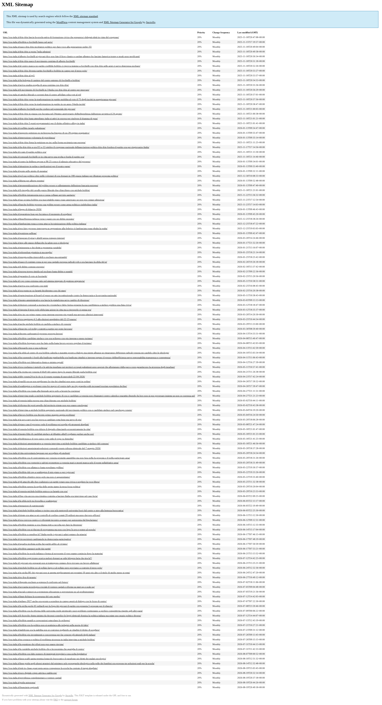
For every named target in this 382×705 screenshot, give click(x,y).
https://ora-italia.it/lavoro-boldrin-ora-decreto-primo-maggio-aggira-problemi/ (39, 415)
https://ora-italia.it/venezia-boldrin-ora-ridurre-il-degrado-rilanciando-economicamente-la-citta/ (47, 429)
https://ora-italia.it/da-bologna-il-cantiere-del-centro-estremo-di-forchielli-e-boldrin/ (41, 80)
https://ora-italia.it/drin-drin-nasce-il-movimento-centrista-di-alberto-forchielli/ (39, 61)
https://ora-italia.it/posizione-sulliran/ (20, 233)
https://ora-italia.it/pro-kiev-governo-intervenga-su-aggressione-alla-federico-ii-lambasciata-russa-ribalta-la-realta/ (55, 228)
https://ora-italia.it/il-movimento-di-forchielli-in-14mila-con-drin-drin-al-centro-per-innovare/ (46, 90)
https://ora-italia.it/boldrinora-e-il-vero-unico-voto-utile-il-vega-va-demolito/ (38, 439)
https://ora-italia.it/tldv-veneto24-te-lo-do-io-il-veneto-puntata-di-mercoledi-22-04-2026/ (44, 376)
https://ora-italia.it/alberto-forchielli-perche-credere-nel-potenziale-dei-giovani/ (39, 109)
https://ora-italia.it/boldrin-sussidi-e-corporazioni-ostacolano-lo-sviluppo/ (36, 620)
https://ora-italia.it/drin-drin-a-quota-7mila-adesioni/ (27, 51)
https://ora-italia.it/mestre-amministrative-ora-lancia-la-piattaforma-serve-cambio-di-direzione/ (46, 300)
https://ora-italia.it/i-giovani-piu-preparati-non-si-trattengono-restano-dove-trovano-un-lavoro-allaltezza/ (51, 563)
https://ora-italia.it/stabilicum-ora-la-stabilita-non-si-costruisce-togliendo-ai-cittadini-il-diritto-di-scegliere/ (51, 630)
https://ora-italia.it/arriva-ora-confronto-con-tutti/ (25, 286)
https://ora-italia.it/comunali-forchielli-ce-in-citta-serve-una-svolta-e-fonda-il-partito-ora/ (43, 157)
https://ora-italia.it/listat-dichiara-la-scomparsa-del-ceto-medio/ (31, 596)
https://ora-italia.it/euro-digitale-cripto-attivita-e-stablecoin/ (30, 673)
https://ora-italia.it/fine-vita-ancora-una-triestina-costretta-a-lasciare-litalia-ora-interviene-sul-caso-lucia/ (50, 496)
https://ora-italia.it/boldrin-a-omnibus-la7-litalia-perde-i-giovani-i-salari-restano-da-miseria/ (45, 534)
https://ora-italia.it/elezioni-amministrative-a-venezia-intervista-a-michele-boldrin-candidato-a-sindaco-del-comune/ (56, 443)
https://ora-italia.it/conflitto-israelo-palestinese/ (24, 128)
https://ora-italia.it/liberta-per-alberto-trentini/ (23, 180)
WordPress (61, 22)
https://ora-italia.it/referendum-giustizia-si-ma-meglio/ (27, 252)
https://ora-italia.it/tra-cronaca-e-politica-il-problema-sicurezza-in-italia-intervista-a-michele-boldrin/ (49, 639)
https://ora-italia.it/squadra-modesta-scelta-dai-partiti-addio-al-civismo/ (35, 544)
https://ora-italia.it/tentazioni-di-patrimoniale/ (23, 505)
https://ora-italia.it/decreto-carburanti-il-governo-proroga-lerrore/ (33, 333)
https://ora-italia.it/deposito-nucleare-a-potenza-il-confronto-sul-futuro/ (35, 582)
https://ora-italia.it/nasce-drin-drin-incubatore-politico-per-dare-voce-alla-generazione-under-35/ (47, 47)
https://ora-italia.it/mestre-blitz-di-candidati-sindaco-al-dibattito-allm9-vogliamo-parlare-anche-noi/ (48, 434)
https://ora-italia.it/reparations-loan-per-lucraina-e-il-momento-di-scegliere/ (37, 214)
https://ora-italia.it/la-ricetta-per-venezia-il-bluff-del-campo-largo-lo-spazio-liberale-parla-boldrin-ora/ (50, 372)
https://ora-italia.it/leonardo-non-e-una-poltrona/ (25, 348)
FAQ (56, 700)
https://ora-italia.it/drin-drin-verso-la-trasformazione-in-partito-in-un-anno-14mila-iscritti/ (44, 104)
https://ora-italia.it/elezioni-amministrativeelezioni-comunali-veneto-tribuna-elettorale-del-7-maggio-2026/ (52, 448)
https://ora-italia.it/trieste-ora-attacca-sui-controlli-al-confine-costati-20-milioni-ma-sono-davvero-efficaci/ (51, 515)
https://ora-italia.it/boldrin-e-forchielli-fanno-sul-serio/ (28, 42)
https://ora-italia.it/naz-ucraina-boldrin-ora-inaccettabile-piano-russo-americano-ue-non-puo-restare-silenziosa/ (53, 200)
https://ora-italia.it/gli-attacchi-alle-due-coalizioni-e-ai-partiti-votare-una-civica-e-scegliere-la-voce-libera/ (51, 482)
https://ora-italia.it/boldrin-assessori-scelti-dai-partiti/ (27, 548)
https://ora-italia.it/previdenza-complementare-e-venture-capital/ (32, 678)
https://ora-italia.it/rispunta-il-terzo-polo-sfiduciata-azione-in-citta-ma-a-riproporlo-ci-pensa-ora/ (47, 309)
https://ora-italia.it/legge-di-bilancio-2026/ (22, 209)
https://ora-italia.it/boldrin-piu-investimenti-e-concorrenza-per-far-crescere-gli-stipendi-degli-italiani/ (49, 635)
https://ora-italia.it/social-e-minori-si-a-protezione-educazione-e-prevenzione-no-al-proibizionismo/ (48, 591)
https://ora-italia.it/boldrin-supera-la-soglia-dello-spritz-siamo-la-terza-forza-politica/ (41, 486)
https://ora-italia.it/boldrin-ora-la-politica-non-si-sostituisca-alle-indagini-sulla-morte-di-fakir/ (46, 625)
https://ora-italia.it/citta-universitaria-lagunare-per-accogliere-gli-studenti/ (36, 453)
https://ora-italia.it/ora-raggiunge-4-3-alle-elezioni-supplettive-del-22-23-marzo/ (40, 319)
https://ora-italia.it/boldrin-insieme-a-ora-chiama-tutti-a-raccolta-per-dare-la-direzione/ (42, 525)
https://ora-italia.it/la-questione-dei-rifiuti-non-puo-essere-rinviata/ (33, 644)
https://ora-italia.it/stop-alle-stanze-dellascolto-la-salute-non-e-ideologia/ (36, 243)
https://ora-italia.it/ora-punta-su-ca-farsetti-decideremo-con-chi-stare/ (34, 290)
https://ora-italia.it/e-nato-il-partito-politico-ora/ (24, 152)
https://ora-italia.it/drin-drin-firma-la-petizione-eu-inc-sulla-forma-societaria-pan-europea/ (44, 142)
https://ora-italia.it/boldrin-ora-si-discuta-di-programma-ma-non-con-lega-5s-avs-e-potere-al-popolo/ (49, 529)
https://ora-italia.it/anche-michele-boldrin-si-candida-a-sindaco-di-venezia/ (37, 324)
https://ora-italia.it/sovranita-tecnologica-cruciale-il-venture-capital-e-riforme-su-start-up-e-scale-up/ (49, 587)
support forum (71, 700)
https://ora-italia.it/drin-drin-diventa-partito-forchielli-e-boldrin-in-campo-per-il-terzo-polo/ (45, 71)
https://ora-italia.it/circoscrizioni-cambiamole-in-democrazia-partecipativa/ (37, 539)
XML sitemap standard (85, 16)
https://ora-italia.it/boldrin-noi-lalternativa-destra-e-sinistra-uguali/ (33, 362)
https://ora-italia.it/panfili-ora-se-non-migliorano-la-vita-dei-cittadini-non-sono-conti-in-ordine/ (47, 381)
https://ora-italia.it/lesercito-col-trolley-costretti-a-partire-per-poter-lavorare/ (37, 329)
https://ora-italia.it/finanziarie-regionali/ (21, 687)
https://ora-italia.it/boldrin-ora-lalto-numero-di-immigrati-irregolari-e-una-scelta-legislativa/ (45, 654)
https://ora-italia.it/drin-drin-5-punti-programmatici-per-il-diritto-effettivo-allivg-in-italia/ (44, 123)
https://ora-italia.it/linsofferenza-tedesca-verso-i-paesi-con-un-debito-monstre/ (38, 219)
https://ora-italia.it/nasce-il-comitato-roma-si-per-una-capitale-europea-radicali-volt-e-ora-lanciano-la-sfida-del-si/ (55, 262)
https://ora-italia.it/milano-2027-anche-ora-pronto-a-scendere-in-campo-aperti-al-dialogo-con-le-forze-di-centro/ (55, 601)
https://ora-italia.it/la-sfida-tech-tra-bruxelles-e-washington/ (30, 501)
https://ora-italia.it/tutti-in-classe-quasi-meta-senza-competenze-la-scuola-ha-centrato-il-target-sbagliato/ (50, 668)
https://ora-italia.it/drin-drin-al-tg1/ (19, 75)
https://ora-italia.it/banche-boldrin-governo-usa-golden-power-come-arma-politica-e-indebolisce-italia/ (50, 204)
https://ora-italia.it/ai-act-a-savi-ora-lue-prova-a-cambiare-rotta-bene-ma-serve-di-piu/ (42, 419)
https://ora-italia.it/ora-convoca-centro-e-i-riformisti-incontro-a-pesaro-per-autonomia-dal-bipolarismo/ (50, 520)
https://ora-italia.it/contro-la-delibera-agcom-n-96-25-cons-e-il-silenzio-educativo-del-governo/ (47, 161)
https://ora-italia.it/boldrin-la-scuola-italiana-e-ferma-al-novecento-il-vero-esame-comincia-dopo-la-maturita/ (53, 553)
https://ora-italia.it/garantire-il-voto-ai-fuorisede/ (25, 276)
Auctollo (150, 22)
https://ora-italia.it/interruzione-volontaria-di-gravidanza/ (29, 137)
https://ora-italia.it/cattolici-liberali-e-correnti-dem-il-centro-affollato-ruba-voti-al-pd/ (42, 94)
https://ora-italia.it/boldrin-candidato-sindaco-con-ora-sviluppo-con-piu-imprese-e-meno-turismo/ (48, 338)
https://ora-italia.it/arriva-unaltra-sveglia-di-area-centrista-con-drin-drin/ (36, 85)
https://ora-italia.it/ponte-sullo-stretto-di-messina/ (25, 171)
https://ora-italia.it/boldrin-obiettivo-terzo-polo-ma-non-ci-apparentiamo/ (36, 477)
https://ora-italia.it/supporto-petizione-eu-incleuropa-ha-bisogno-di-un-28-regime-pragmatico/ (46, 133)
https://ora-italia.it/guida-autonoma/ (19, 682)
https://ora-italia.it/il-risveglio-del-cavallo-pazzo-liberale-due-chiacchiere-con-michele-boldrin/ (46, 190)
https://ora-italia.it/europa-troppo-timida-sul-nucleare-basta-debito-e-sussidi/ (38, 271)
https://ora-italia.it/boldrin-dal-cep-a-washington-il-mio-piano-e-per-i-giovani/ (39, 472)
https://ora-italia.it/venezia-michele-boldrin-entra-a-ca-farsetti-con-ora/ (35, 491)
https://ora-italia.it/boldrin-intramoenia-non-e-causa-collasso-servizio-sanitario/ (39, 195)
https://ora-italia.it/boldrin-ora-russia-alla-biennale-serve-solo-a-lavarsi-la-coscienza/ (41, 391)
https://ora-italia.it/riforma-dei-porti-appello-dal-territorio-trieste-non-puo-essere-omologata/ (45, 405)
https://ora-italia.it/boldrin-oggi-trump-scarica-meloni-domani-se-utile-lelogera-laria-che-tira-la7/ (47, 558)
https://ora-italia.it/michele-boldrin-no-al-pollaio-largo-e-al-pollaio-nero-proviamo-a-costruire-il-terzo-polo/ (52, 568)
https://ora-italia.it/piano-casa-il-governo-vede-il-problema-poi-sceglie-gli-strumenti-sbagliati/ (46, 424)
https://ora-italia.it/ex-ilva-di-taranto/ (19, 577)
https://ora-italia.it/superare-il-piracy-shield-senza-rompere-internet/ (34, 238)
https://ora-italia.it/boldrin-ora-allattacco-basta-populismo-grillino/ (33, 467)
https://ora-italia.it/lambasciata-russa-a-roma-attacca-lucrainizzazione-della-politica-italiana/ (44, 223)
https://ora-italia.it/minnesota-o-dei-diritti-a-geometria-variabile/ (32, 247)
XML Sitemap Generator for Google (123, 22)
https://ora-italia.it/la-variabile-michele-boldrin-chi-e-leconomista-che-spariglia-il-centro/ (43, 649)
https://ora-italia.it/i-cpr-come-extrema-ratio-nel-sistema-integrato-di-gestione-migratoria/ (44, 281)
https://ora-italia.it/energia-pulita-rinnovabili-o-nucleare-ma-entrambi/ (35, 257)
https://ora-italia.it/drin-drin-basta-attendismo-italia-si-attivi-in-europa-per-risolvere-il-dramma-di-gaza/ (50, 118)
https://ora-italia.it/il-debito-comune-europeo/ (24, 266)
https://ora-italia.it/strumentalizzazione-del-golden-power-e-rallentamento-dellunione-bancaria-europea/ (50, 185)
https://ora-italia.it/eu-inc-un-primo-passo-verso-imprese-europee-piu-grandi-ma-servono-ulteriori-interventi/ (53, 314)
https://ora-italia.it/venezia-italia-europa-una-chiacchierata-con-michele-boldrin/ (39, 400)
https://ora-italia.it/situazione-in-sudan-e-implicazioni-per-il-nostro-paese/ (36, 166)
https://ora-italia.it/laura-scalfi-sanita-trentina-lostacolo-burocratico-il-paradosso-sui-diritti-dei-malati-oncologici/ (54, 658)
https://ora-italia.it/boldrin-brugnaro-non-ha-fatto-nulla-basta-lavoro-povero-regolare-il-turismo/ (47, 343)
